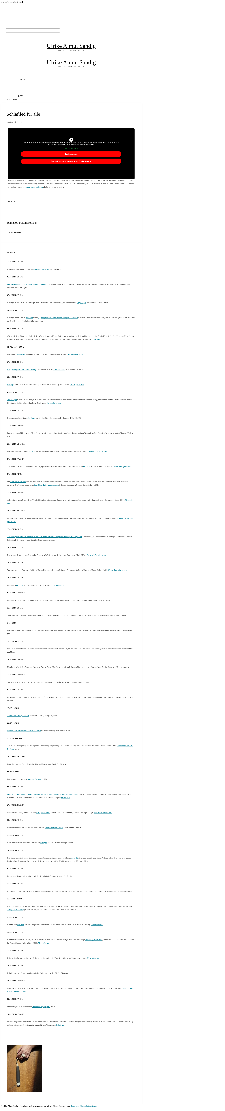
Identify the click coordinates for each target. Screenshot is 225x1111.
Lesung (10, 385)
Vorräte (10, 18)
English (10, 34)
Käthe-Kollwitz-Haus (41, 269)
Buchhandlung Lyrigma (41, 1007)
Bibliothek (11, 22)
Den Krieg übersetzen (93, 940)
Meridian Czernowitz (35, 779)
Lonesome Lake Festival (54, 828)
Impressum (75, 1106)
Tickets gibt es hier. (77, 385)
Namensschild (13, 11)
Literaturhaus (20, 354)
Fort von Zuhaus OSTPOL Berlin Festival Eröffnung (27, 284)
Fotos (9, 14)
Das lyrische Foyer (43, 813)
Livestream (96, 339)
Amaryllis (43, 843)
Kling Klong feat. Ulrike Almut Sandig (21, 370)
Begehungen (81, 303)
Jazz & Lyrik (12, 400)
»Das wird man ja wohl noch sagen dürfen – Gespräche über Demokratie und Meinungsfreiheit (42, 794)
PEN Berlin (65, 798)
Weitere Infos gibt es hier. (97, 451)
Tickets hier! (60, 1025)
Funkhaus (20, 925)
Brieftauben (12, 30)
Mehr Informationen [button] (71, 148)
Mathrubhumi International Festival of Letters (24, 731)
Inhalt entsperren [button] (71, 154)
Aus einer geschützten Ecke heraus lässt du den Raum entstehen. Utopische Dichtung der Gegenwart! (44, 537)
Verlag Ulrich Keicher (15, 910)
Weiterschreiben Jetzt (18, 482)
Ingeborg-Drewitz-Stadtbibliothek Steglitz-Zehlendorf (58, 318)
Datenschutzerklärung (88, 1106)
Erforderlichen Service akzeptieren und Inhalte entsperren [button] (71, 161)
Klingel (10, 7)
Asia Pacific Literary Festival (18, 716)
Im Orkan (29, 318)
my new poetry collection (33, 187)
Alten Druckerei (59, 370)
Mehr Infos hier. (97, 925)
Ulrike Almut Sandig (71, 46)
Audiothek (11, 26)
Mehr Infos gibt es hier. (75, 354)
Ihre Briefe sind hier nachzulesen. (46, 485)
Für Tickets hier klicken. (103, 813)
